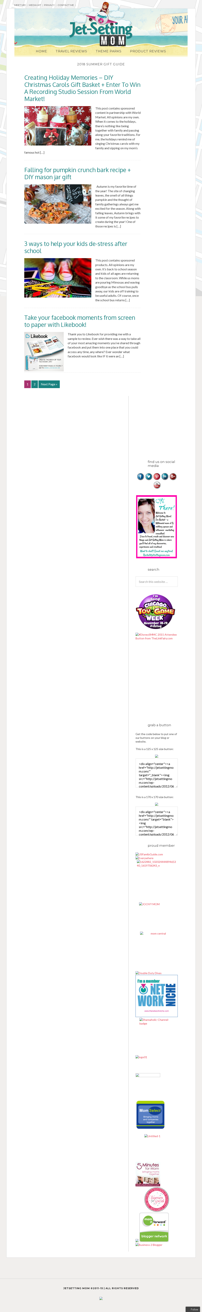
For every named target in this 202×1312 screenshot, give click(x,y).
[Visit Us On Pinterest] (157, 479)
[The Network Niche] (157, 1016)
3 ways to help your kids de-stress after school (75, 247)
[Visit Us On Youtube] (157, 488)
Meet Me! (20, 5)
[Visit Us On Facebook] (141, 479)
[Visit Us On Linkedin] (165, 479)
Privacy (49, 5)
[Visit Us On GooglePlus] (173, 479)
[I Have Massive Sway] (137, 1241)
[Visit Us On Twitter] (149, 479)
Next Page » (49, 384)
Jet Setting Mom (101, 24)
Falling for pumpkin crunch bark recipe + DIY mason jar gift (77, 173)
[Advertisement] (169, 423)
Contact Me (66, 5)
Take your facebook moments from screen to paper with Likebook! (79, 321)
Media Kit (35, 5)
